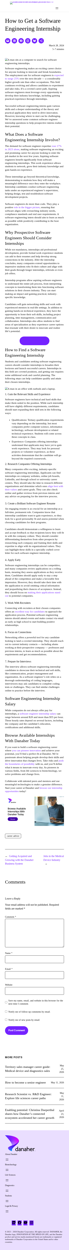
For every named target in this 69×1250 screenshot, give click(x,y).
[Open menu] (57, 8)
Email (9, 969)
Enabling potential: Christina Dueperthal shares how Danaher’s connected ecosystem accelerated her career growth (29, 1114)
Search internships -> (34, 340)
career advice (13, 836)
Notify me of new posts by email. (24, 1020)
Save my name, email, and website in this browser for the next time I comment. (35, 1002)
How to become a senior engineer (25, 1082)
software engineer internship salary (38, 713)
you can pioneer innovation (26, 750)
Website (8, 985)
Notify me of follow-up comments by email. (29, 1012)
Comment (10, 917)
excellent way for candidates (30, 611)
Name (8, 953)
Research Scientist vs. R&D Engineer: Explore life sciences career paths (28, 1096)
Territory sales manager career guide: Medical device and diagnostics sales (27, 1068)
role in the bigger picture (27, 207)
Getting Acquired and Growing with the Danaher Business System (19, 860)
